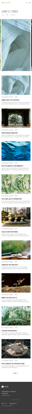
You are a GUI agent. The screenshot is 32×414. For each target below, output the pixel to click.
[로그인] (27, 3)
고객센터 (5, 395)
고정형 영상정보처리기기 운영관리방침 (8, 391)
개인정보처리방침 (4, 393)
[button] (13, 67)
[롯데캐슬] (6, 2)
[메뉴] (29, 2)
